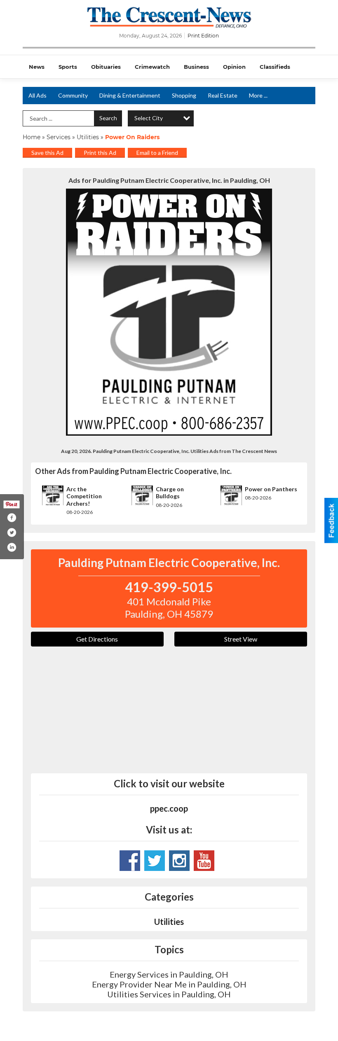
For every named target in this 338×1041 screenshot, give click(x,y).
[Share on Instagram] (11, 547)
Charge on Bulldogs (170, 492)
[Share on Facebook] (11, 517)
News (37, 66)
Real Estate (222, 95)
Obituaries (106, 66)
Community (73, 95)
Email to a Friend (157, 152)
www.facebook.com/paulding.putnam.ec (130, 860)
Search (108, 117)
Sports (68, 66)
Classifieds (275, 66)
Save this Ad (47, 152)
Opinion (234, 66)
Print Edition (203, 36)
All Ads (37, 95)
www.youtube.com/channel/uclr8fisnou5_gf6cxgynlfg (204, 860)
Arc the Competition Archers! (84, 496)
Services (58, 137)
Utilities (88, 137)
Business (196, 66)
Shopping (184, 95)
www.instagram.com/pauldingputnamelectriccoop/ (179, 860)
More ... (258, 95)
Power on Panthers (271, 488)
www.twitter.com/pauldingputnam (154, 860)
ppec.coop (169, 808)
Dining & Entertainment (129, 95)
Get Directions (97, 639)
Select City (148, 117)
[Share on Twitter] (11, 532)
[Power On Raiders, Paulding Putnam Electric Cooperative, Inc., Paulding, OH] (169, 312)
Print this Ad (100, 152)
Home (31, 137)
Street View (240, 639)
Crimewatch (152, 66)
